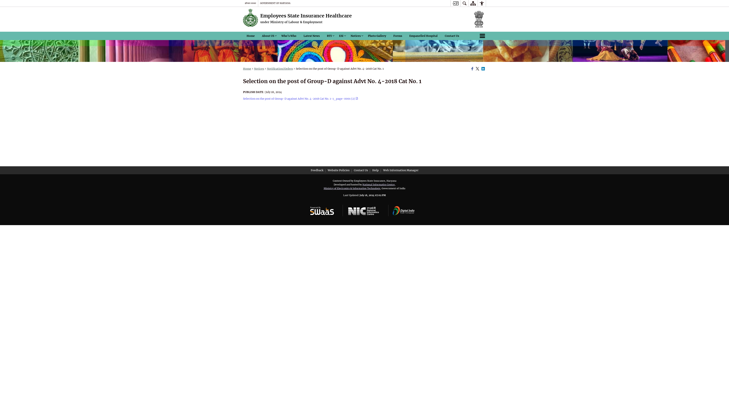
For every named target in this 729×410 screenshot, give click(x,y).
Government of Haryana (275, 3)
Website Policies (339, 170)
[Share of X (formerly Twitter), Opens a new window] (478, 69)
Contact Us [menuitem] (452, 36)
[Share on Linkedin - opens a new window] (483, 69)
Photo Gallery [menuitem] (377, 36)
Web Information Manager (400, 170)
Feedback (317, 170)
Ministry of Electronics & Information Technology (352, 188)
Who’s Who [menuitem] (288, 36)
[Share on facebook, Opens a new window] (473, 69)
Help (375, 170)
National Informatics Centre (378, 184)
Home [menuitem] (251, 36)
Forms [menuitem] (397, 36)
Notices (259, 68)
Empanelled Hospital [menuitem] (423, 36)
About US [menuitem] (268, 36)
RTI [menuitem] (329, 36)
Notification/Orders (280, 68)
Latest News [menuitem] (312, 36)
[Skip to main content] (455, 3)
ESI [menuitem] (341, 36)
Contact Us (361, 170)
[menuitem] (464, 3)
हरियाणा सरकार (250, 3)
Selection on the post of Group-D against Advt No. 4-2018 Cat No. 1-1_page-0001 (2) (299, 98)
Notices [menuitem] (356, 36)
